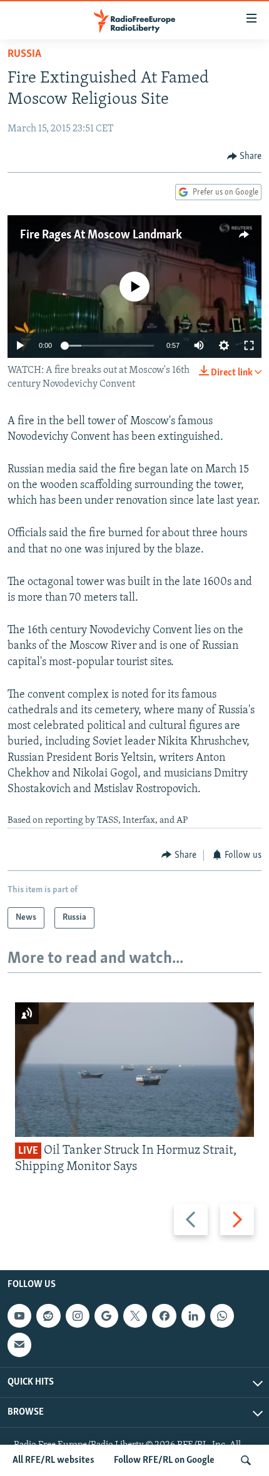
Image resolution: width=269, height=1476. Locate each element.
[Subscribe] (19, 1345)
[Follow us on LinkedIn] (193, 1316)
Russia (24, 54)
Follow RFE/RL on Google (164, 1460)
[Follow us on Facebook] (164, 1316)
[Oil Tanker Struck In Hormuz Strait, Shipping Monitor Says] (134, 1069)
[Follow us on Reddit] (48, 1316)
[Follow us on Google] (106, 1316)
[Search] (246, 1460)
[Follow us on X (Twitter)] (135, 1316)
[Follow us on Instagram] (77, 1316)
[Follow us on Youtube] (19, 1316)
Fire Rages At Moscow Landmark (101, 235)
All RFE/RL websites (53, 1460)
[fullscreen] (248, 345)
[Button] (244, 156)
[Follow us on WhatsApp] (222, 1316)
